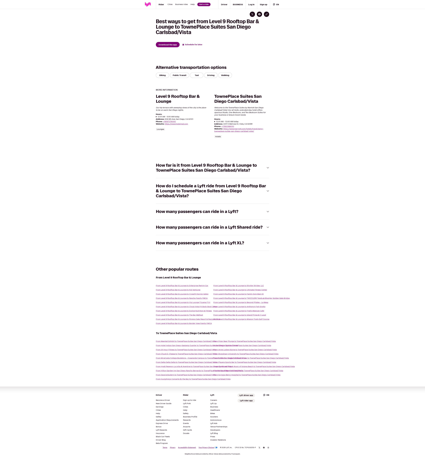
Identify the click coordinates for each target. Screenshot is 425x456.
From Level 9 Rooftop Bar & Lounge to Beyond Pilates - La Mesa (240, 302)
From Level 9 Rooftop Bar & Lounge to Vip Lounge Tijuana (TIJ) (183, 302)
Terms (165, 447)
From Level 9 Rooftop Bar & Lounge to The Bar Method (179, 315)
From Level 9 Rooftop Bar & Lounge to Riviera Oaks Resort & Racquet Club (188, 319)
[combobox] (276, 4)
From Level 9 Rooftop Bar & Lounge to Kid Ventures (178, 290)
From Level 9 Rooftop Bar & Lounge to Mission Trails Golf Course (241, 319)
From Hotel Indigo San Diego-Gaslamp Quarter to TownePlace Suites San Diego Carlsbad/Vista (197, 345)
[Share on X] (252, 14)
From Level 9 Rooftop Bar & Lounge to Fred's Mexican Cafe (238, 311)
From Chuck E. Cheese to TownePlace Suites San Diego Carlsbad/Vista (186, 354)
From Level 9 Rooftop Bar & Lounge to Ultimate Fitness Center (240, 290)
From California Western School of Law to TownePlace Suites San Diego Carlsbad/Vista (251, 358)
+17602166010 (227, 126)
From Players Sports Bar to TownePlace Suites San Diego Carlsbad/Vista (244, 362)
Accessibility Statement (187, 447)
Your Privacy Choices (206, 447)
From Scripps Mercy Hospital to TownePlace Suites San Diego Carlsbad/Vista (246, 375)
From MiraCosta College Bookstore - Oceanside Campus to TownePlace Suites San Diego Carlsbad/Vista (201, 358)
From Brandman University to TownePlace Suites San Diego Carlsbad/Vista (245, 354)
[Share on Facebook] (259, 14)
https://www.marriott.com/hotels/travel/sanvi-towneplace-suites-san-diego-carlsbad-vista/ (238, 130)
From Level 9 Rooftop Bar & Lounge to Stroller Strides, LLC (238, 285)
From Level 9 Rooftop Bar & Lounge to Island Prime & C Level (239, 315)
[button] (212, 168)
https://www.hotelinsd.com (176, 124)
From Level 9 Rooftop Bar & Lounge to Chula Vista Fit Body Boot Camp (186, 306)
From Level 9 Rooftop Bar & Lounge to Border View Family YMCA (184, 323)
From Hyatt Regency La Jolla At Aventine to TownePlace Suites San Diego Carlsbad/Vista (194, 366)
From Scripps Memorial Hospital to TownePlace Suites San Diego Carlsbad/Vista (248, 370)
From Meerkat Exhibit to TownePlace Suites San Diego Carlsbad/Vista (186, 341)
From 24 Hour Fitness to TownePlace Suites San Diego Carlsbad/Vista (186, 349)
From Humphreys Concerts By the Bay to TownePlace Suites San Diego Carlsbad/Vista (193, 379)
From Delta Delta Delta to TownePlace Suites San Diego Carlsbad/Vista (186, 362)
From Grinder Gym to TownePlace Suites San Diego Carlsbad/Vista (242, 345)
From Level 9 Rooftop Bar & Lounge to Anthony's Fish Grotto (239, 306)
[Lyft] (147, 4)
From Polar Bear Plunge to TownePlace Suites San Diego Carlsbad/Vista (244, 341)
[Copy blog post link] (266, 14)
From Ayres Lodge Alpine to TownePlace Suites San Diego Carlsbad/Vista (245, 349)
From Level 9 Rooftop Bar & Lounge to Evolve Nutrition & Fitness (184, 311)
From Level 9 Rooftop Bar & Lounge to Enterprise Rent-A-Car (182, 285)
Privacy (172, 447)
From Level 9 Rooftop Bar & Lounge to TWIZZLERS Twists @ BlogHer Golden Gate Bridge (251, 298)
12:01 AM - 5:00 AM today (168, 117)
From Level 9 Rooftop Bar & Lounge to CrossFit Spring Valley (182, 294)
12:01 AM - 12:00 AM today (227, 121)
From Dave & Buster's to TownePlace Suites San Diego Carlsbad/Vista (186, 375)
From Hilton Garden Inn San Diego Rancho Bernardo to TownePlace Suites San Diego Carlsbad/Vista (199, 370)
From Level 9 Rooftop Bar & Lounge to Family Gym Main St (238, 294)
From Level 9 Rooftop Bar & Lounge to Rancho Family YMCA (182, 298)
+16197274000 (169, 121)
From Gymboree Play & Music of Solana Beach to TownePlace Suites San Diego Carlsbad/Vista (254, 366)
